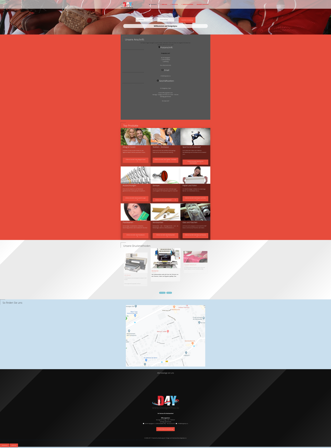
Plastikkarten (128, 222)
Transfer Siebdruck (159, 265)
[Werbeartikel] (165, 212)
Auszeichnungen (129, 185)
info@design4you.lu (166, 76)
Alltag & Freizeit (129, 147)
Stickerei (127, 270)
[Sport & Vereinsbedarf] (195, 136)
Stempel (156, 185)
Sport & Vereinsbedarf (192, 147)
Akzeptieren (5, 445)
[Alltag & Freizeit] (136, 136)
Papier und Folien (190, 185)
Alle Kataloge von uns (165, 373)
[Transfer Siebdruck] (165, 255)
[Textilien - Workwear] (165, 136)
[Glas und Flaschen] (195, 212)
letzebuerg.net (161, 438)
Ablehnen (13, 445)
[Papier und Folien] (195, 175)
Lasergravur (188, 273)
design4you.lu (183, 438)
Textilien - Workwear (161, 147)
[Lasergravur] (195, 261)
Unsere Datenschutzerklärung (165, 429)
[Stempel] (165, 175)
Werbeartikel (158, 222)
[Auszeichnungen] (136, 175)
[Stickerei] (136, 260)
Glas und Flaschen (190, 222)
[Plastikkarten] (136, 212)
